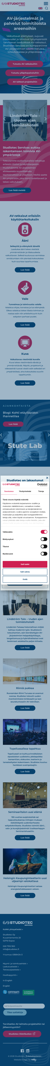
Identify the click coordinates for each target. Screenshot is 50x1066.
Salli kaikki (25, 564)
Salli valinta (25, 572)
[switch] (44, 539)
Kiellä (25, 579)
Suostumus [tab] (9, 491)
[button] (47, 477)
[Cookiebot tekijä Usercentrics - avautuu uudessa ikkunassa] (37, 484)
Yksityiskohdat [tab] (25, 491)
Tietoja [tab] (41, 491)
